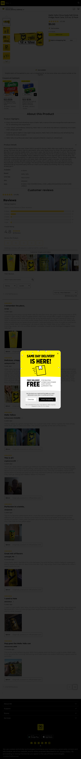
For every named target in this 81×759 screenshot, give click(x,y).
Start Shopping (47, 399)
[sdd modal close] (58, 353)
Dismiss (31, 399)
